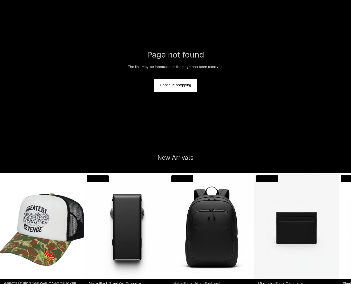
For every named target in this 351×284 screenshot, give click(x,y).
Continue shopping (175, 85)
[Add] (76, 271)
